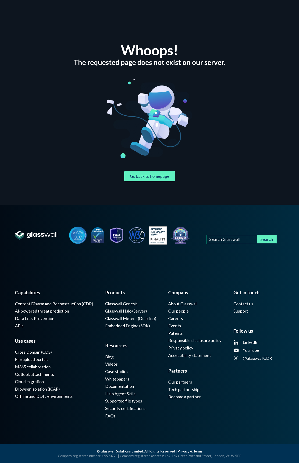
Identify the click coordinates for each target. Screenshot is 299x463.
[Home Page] (36, 235)
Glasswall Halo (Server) (126, 311)
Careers (175, 318)
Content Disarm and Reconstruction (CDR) (54, 303)
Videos (111, 364)
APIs (19, 325)
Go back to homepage (149, 176)
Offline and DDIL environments (44, 396)
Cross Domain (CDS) (33, 352)
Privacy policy (180, 347)
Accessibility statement (189, 355)
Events (174, 325)
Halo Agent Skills (120, 393)
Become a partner (184, 396)
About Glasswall (182, 303)
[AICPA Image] (78, 235)
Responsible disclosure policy (194, 340)
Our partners (180, 382)
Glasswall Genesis (121, 303)
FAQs (110, 415)
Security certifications (125, 408)
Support (240, 311)
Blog (109, 356)
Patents (175, 333)
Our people (178, 311)
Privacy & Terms (190, 451)
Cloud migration (29, 381)
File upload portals (31, 359)
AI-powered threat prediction (42, 311)
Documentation (119, 386)
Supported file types (123, 401)
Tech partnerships (184, 389)
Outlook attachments (34, 374)
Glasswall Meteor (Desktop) (130, 318)
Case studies (116, 371)
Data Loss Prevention (34, 318)
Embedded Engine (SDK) (127, 325)
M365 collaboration (33, 366)
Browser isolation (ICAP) (37, 389)
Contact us (243, 303)
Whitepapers (117, 379)
